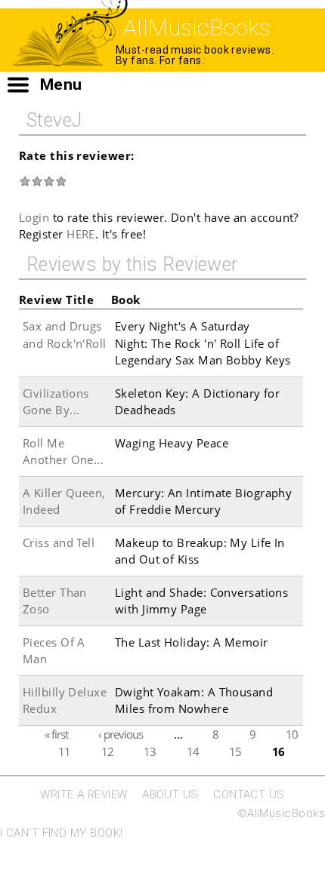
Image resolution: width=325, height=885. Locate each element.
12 (107, 750)
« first (56, 734)
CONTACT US (249, 794)
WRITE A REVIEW (83, 794)
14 (193, 750)
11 (64, 750)
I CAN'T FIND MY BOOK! (61, 833)
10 (292, 734)
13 (150, 750)
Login (34, 217)
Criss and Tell (58, 542)
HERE (81, 233)
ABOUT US (170, 794)
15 (235, 750)
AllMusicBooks (197, 27)
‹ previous (120, 734)
